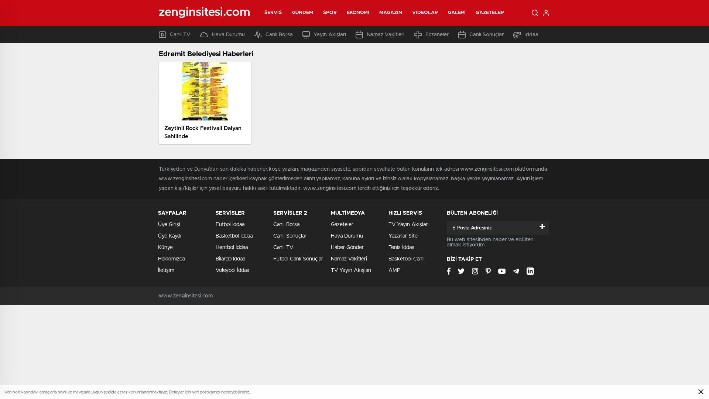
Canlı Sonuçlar (486, 34)
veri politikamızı (206, 392)
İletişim (166, 270)
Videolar (425, 12)
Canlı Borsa (279, 34)
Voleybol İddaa (232, 270)
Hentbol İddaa (232, 247)
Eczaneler (437, 34)
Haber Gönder (347, 247)
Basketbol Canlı (406, 259)
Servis (273, 12)
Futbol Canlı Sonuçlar (298, 259)
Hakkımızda (171, 259)
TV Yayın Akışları (351, 270)
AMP (394, 270)
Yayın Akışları (330, 34)
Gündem (303, 12)
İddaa (531, 34)
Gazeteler (490, 12)
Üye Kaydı (169, 236)
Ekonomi (358, 12)
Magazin (390, 12)
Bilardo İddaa (230, 259)
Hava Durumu (228, 34)
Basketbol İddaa (234, 236)
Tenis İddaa (401, 247)
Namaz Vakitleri (385, 34)
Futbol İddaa (230, 224)
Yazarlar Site (403, 236)
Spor (329, 12)
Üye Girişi (169, 224)
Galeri (457, 12)
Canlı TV (180, 34)
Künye (165, 247)
